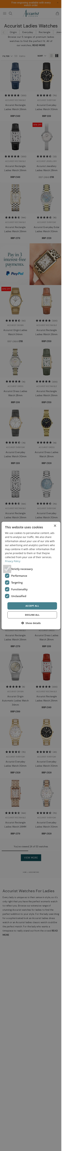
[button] (29, 623)
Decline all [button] (31, 614)
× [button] (52, 526)
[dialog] (30, 575)
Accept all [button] (31, 605)
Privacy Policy (29, 561)
